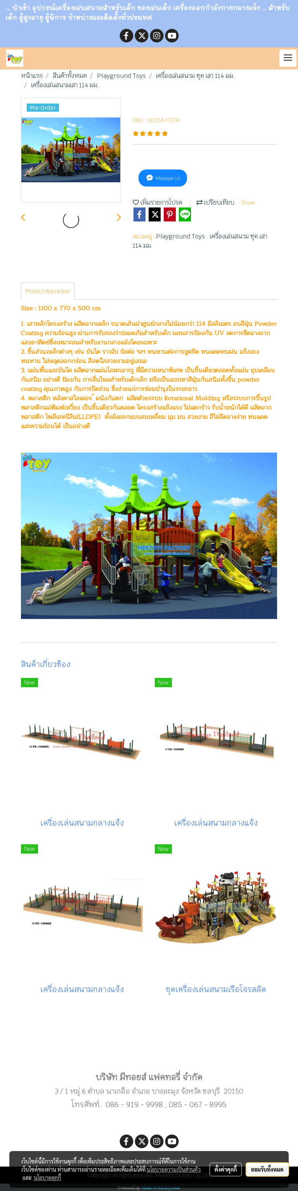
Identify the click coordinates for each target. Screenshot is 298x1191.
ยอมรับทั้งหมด (267, 1169)
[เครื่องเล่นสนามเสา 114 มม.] (71, 150)
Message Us (167, 178)
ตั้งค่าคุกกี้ (226, 1169)
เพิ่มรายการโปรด (160, 203)
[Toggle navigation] (287, 58)
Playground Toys (181, 236)
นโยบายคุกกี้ (47, 1177)
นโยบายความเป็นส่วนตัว (174, 1169)
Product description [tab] (47, 291)
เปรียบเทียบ (218, 203)
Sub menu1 (149, 1052)
